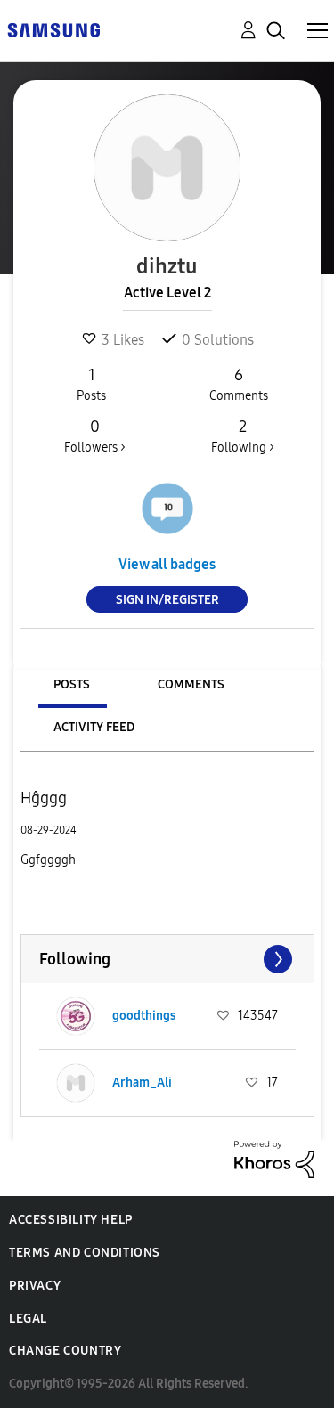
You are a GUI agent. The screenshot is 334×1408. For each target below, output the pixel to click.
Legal (28, 1318)
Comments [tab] (191, 684)
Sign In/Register (167, 599)
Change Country (65, 1350)
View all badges (167, 564)
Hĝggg (43, 798)
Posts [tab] (71, 684)
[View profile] (75, 1016)
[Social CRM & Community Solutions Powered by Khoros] (274, 1158)
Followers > (95, 436)
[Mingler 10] (167, 508)
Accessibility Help (71, 1219)
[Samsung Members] (53, 28)
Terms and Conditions (84, 1252)
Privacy (35, 1285)
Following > (242, 436)
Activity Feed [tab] (93, 727)
